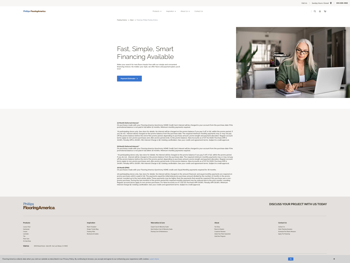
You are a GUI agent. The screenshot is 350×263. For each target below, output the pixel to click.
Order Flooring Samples (285, 229)
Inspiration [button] (170, 11)
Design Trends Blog (92, 229)
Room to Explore (219, 229)
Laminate (26, 234)
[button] (315, 11)
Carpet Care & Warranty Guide (160, 227)
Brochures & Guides (92, 234)
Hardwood (26, 229)
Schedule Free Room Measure (287, 231)
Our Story (217, 227)
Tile (24, 236)
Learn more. (154, 259)
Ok (291, 259)
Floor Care (26, 238)
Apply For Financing (284, 234)
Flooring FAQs (91, 231)
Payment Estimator (128, 78)
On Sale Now (27, 241)
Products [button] (156, 11)
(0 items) (325, 11)
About (132, 20)
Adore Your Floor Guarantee (222, 234)
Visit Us (304, 3)
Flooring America (122, 20)
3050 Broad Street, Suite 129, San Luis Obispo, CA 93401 (51, 246)
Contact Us (199, 11)
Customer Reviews (219, 231)
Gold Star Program (219, 236)
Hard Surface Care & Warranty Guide (161, 229)
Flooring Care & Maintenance (159, 231)
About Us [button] (184, 11)
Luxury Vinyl (26, 227)
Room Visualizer (91, 227)
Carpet (25, 231)
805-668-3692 (342, 3)
